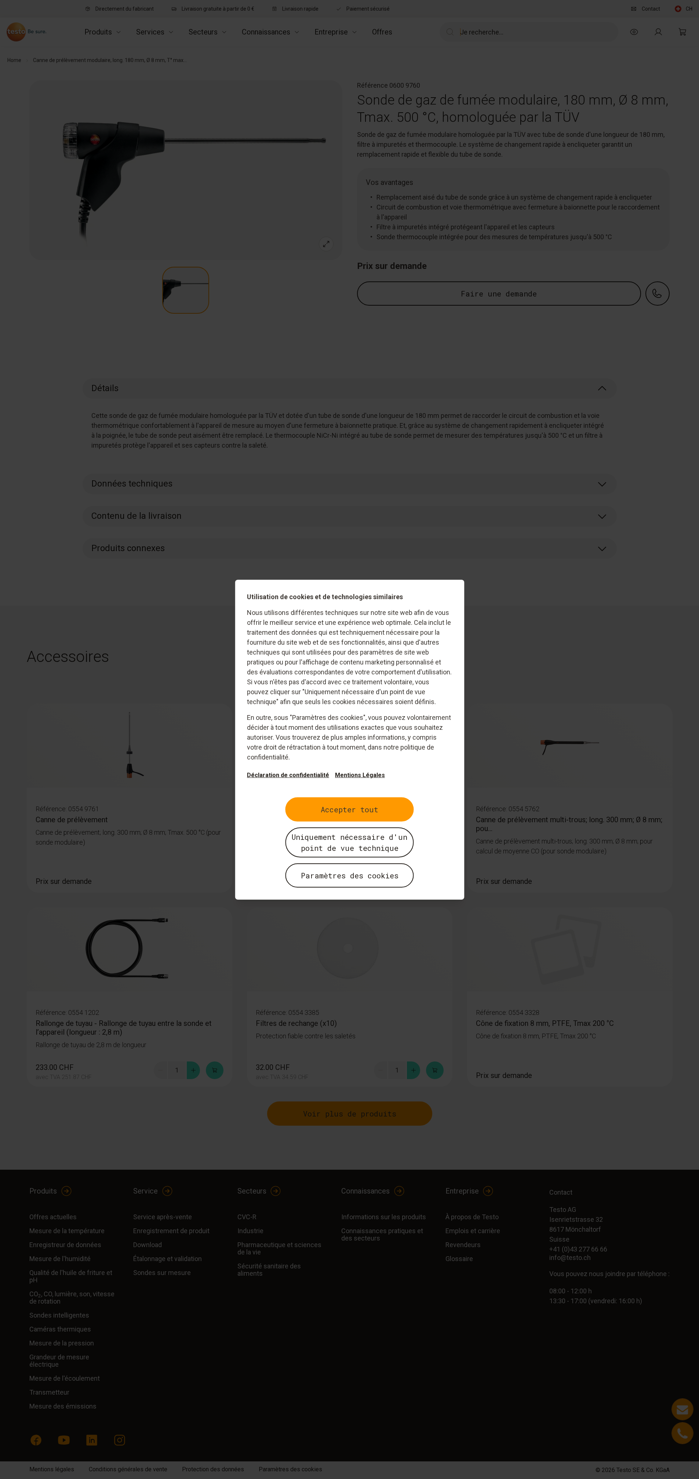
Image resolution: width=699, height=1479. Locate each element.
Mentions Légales (360, 775)
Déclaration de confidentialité (288, 775)
